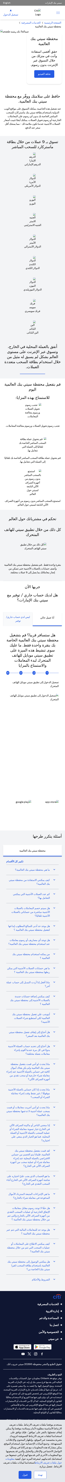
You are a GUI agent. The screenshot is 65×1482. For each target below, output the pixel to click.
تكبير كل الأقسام (14, 861)
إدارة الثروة (52, 1311)
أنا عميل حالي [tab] (47, 617)
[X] (29, 1354)
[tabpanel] (32, 725)
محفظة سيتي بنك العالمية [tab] (32, 850)
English (6, 3)
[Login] (11, 11)
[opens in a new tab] (46, 804)
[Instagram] (36, 1354)
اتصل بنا (54, 1325)
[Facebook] (42, 1354)
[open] (58, 13)
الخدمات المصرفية (48, 1304)
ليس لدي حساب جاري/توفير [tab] (18, 618)
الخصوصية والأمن (49, 1332)
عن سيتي (53, 1339)
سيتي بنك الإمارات (53, 3)
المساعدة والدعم (49, 1318)
